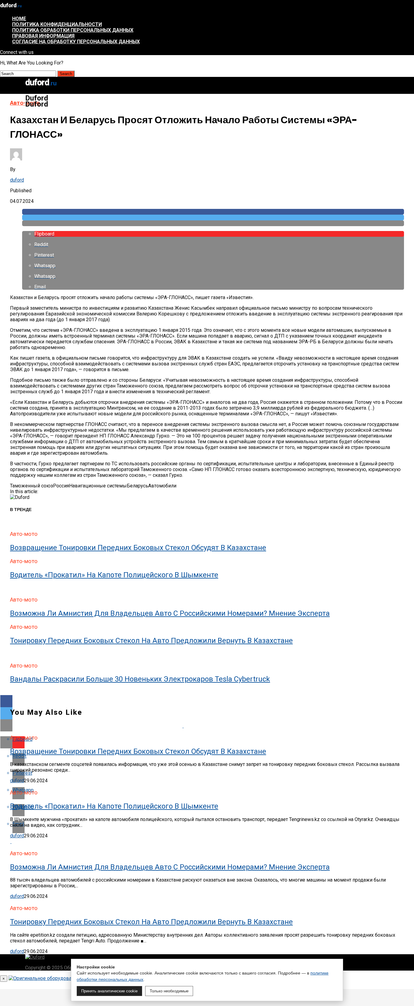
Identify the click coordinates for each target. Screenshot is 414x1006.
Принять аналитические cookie (109, 991)
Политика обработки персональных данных (72, 30)
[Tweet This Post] (213, 217)
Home (19, 18)
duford (17, 180)
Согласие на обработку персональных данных (76, 42)
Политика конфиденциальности (57, 24)
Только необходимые (169, 991)
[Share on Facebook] (213, 212)
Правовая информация (43, 36)
